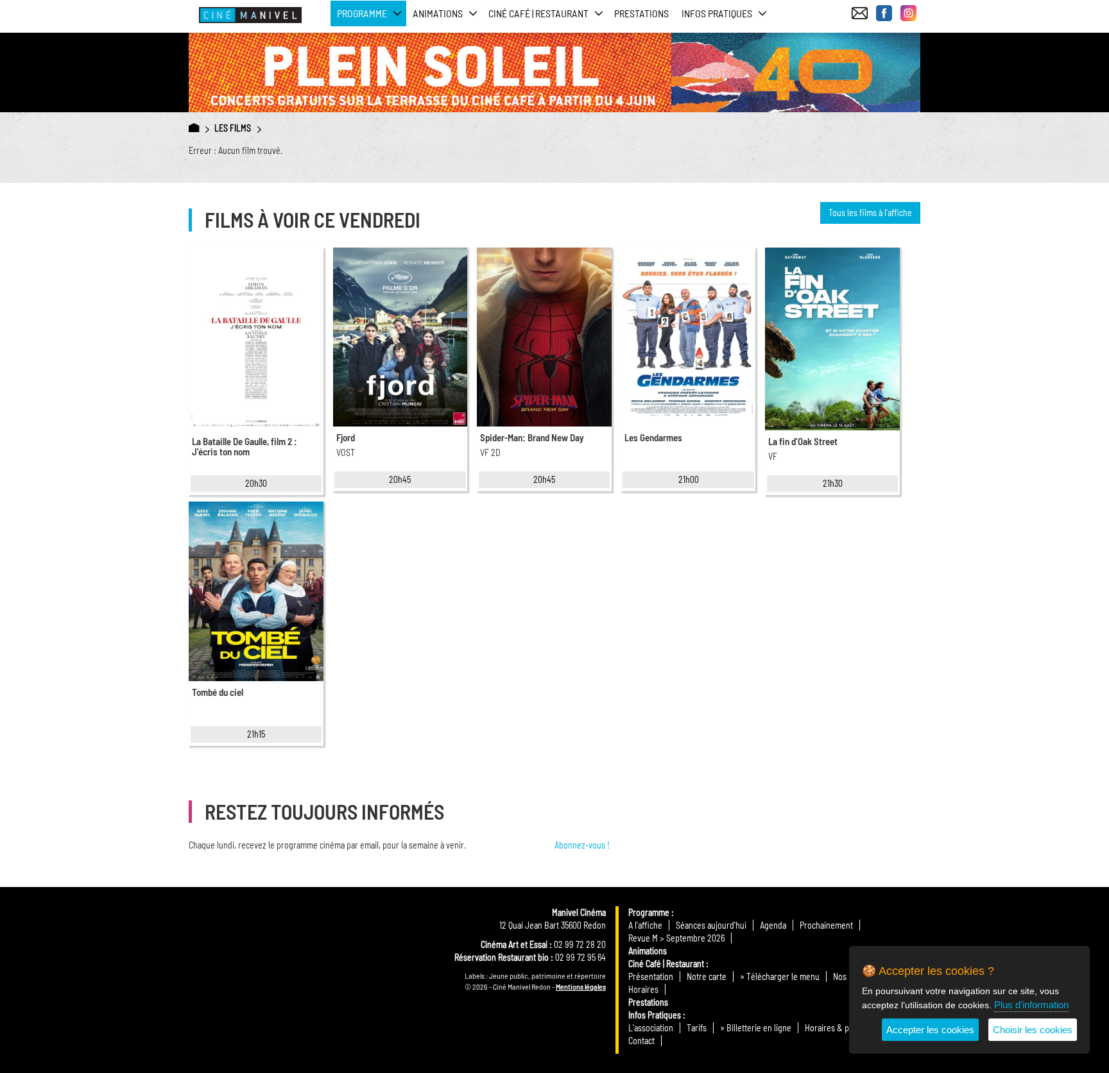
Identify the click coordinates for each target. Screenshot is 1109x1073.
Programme (648, 912)
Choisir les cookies (1032, 1029)
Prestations (641, 13)
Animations (647, 950)
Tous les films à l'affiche (870, 212)
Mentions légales (581, 986)
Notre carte (706, 976)
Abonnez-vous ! (582, 845)
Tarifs (697, 1027)
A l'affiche (645, 925)
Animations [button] (438, 13)
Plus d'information (1031, 1004)
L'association (650, 1027)
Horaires (643, 989)
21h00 (688, 479)
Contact (641, 1040)
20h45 (400, 479)
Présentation (650, 976)
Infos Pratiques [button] (717, 13)
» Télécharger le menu (780, 976)
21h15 (256, 734)
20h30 (256, 483)
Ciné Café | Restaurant (666, 963)
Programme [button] (362, 13)
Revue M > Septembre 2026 (676, 938)
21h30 (833, 483)
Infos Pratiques (654, 1015)
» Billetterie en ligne (755, 1027)
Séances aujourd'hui (711, 925)
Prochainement (826, 925)
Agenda (773, 925)
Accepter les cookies (930, 1029)
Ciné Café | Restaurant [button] (538, 13)
